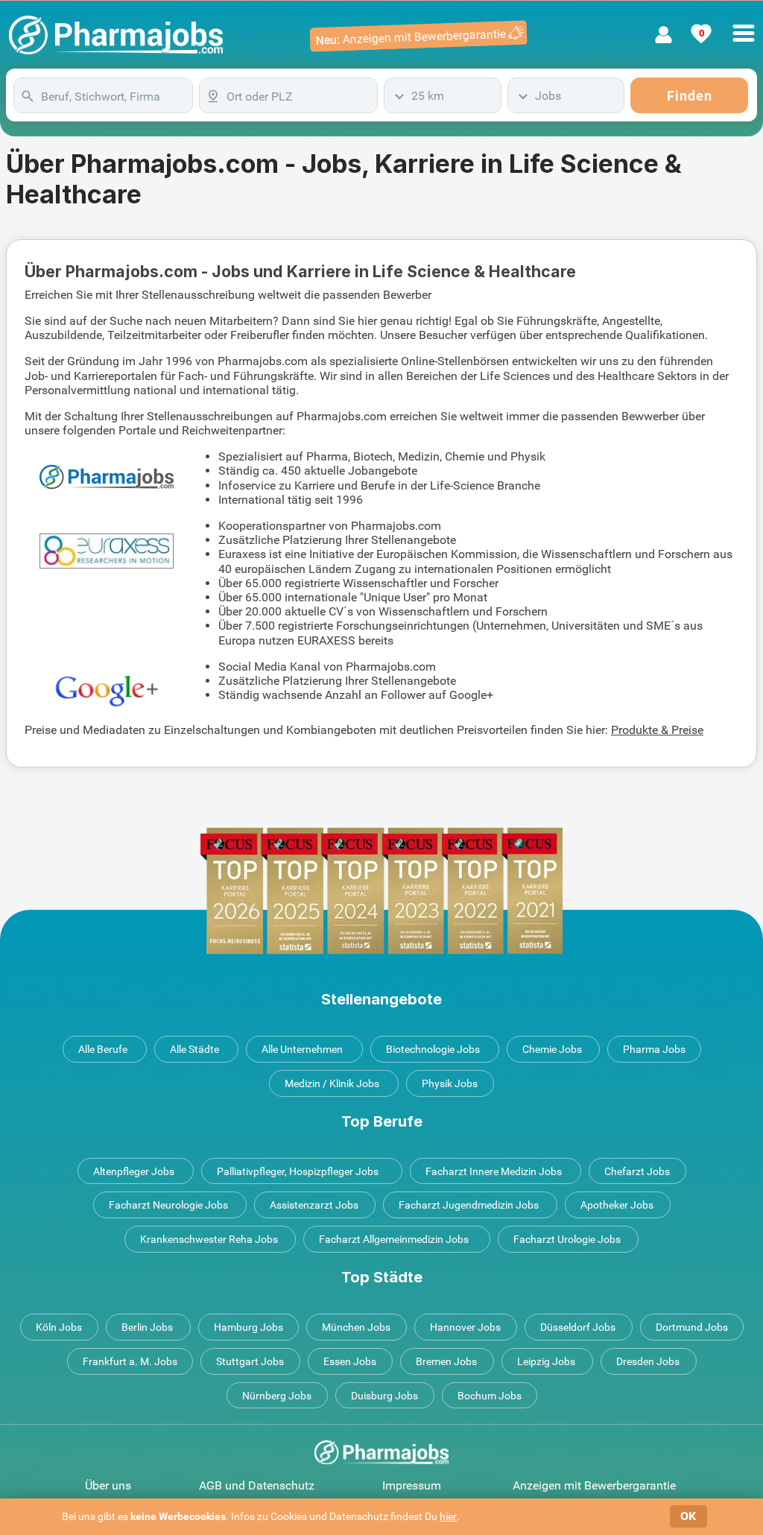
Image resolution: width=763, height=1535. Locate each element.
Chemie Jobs (552, 1049)
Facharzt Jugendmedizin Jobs (469, 1205)
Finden (689, 96)
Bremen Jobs (446, 1361)
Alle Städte (194, 1049)
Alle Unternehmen (302, 1049)
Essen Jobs (349, 1361)
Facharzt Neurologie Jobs (168, 1205)
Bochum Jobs (490, 1396)
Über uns (108, 1485)
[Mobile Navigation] (743, 24)
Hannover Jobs (465, 1327)
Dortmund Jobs (692, 1327)
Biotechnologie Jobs (433, 1049)
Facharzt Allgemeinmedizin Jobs (394, 1239)
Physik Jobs (450, 1083)
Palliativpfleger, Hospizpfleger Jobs (298, 1171)
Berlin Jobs (147, 1327)
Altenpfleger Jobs (133, 1171)
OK (688, 1516)
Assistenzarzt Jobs (314, 1205)
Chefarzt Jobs (637, 1171)
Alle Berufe (102, 1049)
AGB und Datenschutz (256, 1485)
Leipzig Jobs (546, 1361)
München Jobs (356, 1327)
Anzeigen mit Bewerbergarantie (594, 1485)
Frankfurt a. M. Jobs (130, 1361)
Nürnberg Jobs (276, 1396)
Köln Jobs (59, 1327)
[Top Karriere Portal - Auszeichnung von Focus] (381, 891)
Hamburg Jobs (248, 1327)
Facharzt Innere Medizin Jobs (493, 1171)
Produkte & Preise (657, 730)
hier (448, 1516)
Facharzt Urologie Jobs (567, 1239)
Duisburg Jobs (384, 1396)
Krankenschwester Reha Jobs (209, 1239)
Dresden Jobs (648, 1361)
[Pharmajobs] (116, 35)
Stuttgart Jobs (250, 1361)
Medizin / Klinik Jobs (332, 1083)
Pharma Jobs (654, 1049)
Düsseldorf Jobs (577, 1327)
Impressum (411, 1485)
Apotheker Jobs (616, 1205)
